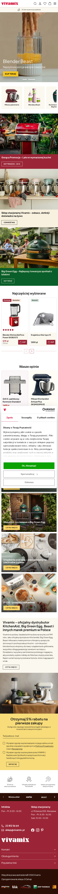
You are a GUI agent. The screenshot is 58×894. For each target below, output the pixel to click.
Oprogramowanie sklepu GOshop (16, 879)
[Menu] (55, 3)
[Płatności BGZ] (42, 887)
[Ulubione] (44, 3)
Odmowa (29, 482)
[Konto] (40, 3)
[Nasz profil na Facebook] (32, 830)
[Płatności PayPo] (5, 887)
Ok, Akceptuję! (29, 465)
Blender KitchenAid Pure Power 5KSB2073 (13, 336)
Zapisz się (13, 764)
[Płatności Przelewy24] (26, 887)
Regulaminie (17, 749)
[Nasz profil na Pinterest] (42, 830)
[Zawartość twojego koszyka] (49, 3)
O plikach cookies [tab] (46, 417)
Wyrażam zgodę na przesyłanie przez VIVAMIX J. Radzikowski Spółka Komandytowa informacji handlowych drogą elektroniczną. (26, 755)
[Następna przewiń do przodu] (32, 351)
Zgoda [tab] (9, 417)
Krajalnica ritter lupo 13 (41, 335)
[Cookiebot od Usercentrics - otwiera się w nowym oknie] (42, 410)
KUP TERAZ (8, 281)
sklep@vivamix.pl (15, 829)
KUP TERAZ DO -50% (12, 164)
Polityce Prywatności (44, 746)
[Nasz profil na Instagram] (37, 830)
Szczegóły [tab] (26, 417)
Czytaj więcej (12, 527)
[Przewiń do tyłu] (26, 351)
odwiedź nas (9, 222)
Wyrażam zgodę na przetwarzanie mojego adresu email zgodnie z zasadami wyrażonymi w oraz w (29, 746)
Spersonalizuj (27, 474)
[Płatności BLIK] (15, 887)
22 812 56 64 (12, 825)
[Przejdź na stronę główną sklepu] (9, 3)
